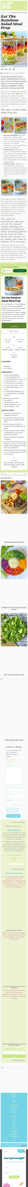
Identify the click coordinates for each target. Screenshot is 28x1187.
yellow (14, 1121)
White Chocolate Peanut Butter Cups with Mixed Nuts (14, 987)
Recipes (14, 1132)
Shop (14, 1138)
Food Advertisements (15, 822)
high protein (14, 1112)
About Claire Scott (14, 1134)
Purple (14, 1127)
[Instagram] (23, 3)
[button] (25, 5)
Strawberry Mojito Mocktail (14, 930)
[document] (14, 1168)
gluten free (14, 1110)
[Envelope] (25, 3)
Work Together (14, 1136)
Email (8, 793)
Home (2, 12)
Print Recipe (14, 326)
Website (8, 800)
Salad (6, 12)
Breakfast (14, 1096)
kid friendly (14, 1108)
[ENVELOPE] (15, 858)
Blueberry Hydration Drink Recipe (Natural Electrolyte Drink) (14, 1044)
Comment (9, 765)
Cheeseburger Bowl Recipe (14, 542)
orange (14, 1123)
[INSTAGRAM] (12, 858)
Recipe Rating (10, 760)
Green (14, 1119)
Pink (14, 1125)
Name (8, 787)
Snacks (14, 1099)
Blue (14, 1117)
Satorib (23, 1145)
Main (14, 1098)
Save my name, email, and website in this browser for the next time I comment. (13, 810)
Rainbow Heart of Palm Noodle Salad (14, 608)
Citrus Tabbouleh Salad (14, 740)
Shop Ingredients (20, 270)
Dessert (14, 1101)
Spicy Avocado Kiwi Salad (14, 675)
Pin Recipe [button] (15, 331)
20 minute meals (14, 1107)
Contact (14, 1140)
